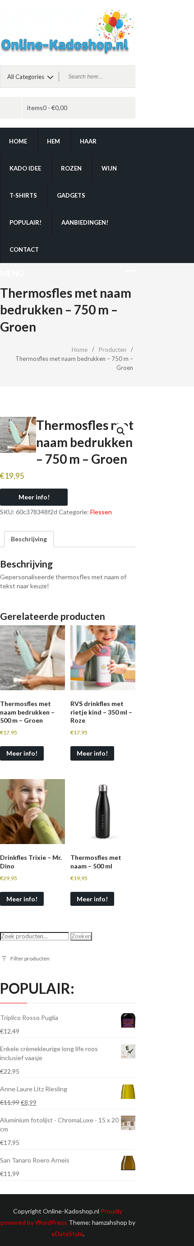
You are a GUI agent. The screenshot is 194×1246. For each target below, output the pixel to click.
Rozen (71, 168)
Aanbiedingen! (84, 222)
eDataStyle (67, 1233)
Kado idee (25, 168)
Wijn (109, 168)
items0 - (47, 107)
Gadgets (71, 195)
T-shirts (23, 195)
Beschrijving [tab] (29, 539)
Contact (24, 249)
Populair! (25, 222)
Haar (88, 141)
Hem (53, 141)
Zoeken (81, 936)
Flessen (101, 512)
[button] (121, 431)
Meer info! (34, 497)
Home (18, 141)
